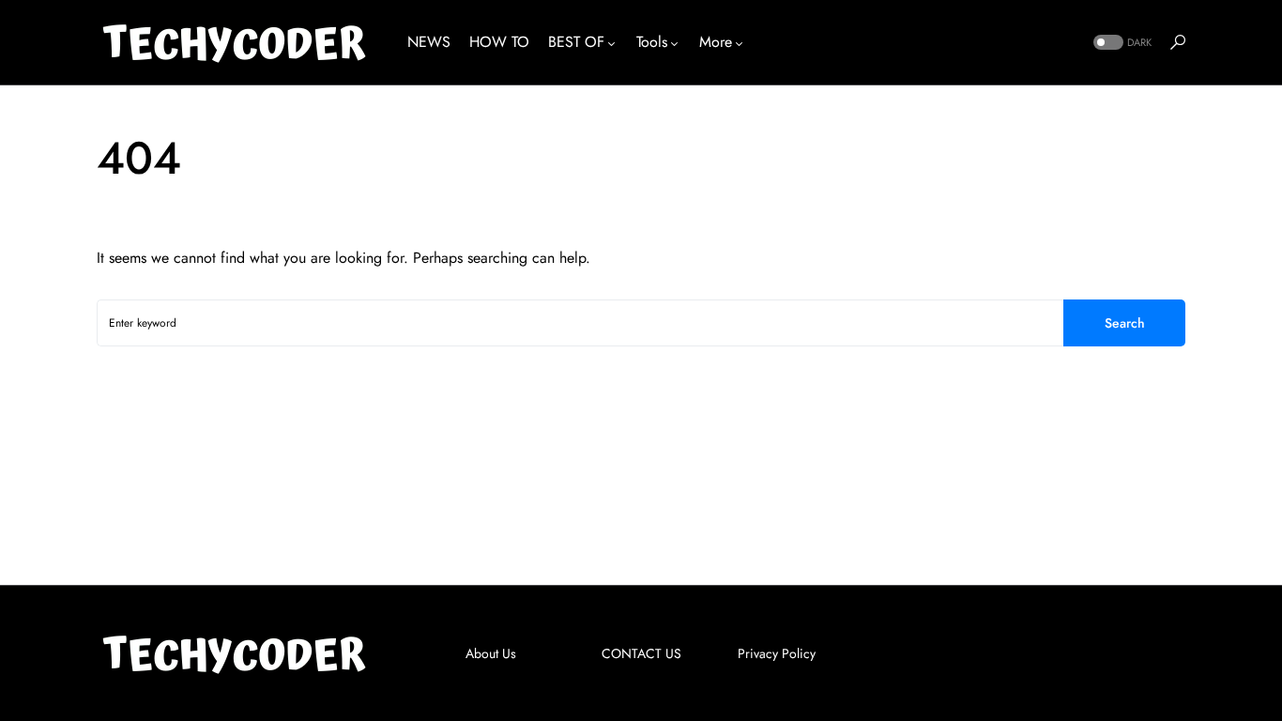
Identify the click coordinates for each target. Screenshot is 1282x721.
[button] (1121, 43)
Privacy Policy (777, 653)
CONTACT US (641, 653)
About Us (490, 653)
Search (1125, 323)
